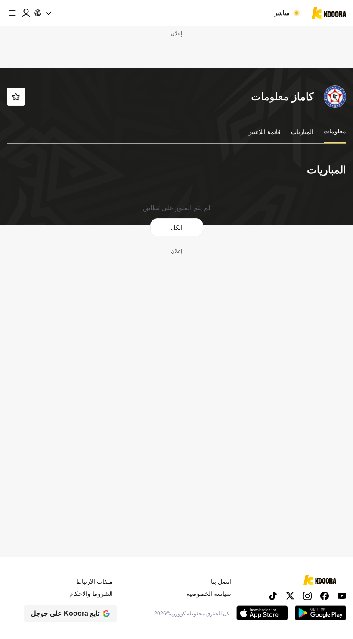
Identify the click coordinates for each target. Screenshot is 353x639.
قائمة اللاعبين (264, 132)
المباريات (302, 132)
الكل (177, 227)
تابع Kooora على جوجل (65, 613)
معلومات (335, 131)
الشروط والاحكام (91, 593)
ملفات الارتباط (94, 581)
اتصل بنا (221, 581)
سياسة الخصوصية (208, 593)
